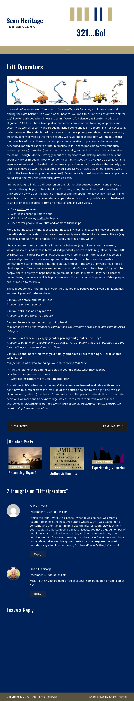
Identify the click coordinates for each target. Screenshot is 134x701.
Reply (37, 554)
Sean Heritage (25, 20)
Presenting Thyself (22, 472)
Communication (19, 466)
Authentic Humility (63, 473)
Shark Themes (118, 696)
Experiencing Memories (108, 467)
